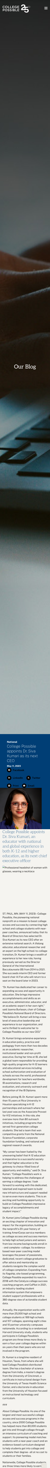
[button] (46, 8)
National (12, 741)
